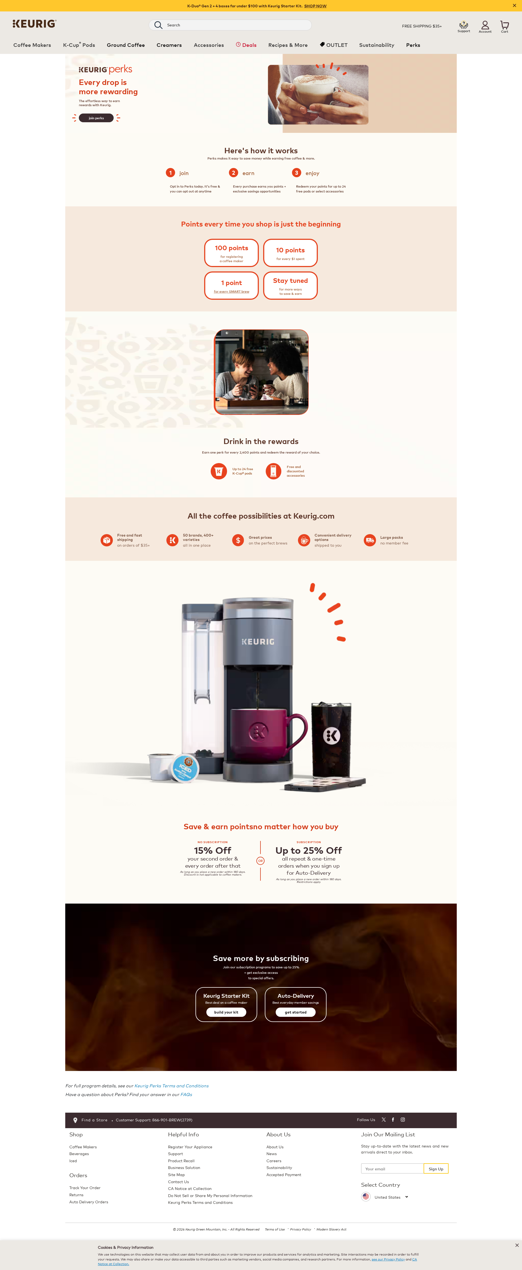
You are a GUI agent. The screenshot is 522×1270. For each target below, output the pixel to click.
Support (175, 1153)
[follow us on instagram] (403, 1120)
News (271, 1153)
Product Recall (181, 1160)
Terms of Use (275, 1229)
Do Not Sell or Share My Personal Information (210, 1195)
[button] (485, 25)
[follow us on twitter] (383, 1120)
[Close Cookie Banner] (517, 1245)
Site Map (176, 1174)
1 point (231, 282)
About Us (275, 1146)
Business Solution (184, 1167)
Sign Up (436, 1168)
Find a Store (95, 1120)
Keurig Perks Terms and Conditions (171, 1085)
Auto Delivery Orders (88, 1201)
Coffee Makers (83, 1146)
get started (296, 1012)
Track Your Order (85, 1187)
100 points (231, 248)
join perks (96, 118)
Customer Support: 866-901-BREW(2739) (154, 1119)
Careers (273, 1160)
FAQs (186, 1094)
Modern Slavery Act (331, 1229)
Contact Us (178, 1181)
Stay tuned (290, 280)
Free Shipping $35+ (422, 26)
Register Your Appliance (190, 1146)
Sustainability (279, 1167)
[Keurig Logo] (34, 23)
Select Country (380, 1184)
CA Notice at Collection (190, 1188)
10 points (290, 250)
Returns (76, 1194)
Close (514, 6)
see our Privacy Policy (388, 1259)
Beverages (79, 1153)
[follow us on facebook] (393, 1120)
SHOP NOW (315, 6)
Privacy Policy (300, 1229)
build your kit (226, 1012)
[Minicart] (504, 25)
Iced (73, 1160)
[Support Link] (464, 24)
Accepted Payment (283, 1174)
